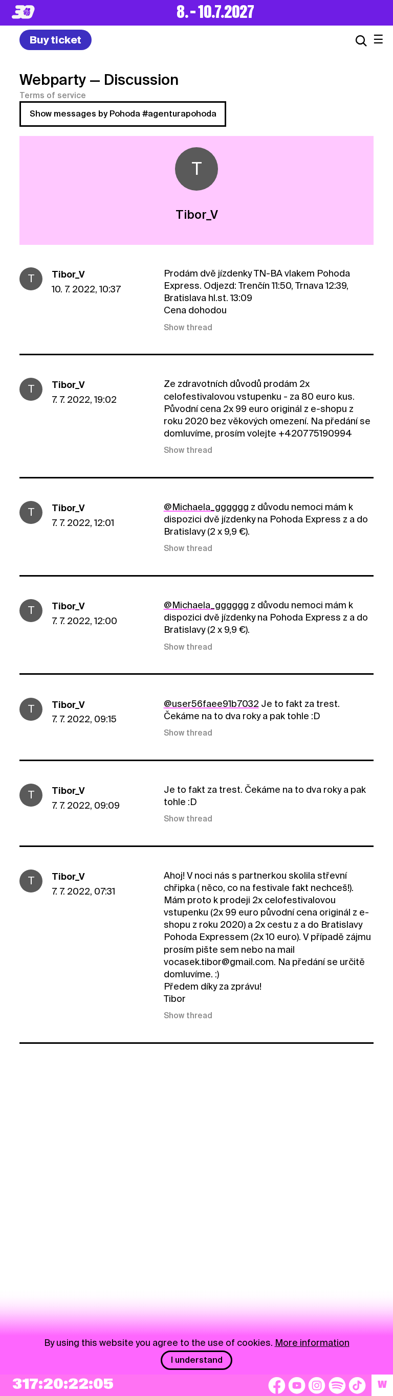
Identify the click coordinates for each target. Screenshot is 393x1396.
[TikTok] (357, 1385)
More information (312, 1342)
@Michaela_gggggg (206, 506)
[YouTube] (296, 1385)
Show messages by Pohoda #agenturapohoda (123, 114)
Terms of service (52, 95)
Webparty (52, 79)
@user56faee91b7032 (211, 703)
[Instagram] (316, 1385)
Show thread (188, 327)
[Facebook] (277, 1385)
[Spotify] (337, 1385)
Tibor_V (68, 274)
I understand (197, 1360)
